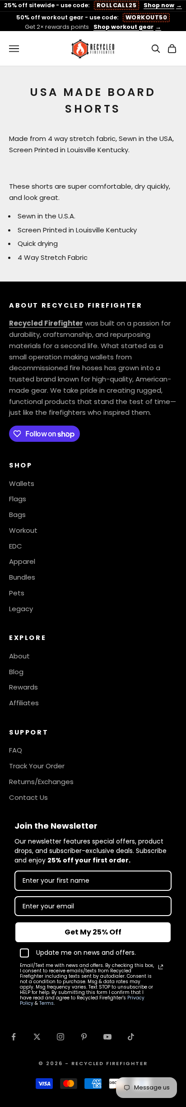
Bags (17, 514)
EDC (15, 546)
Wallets (21, 483)
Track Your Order (37, 766)
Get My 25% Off (93, 932)
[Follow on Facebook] (13, 1036)
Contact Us (28, 797)
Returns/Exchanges (41, 781)
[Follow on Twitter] (37, 1036)
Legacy (21, 608)
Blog (16, 671)
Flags (17, 499)
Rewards (23, 687)
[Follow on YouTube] (107, 1036)
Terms (46, 1003)
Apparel (22, 561)
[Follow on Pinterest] (83, 1036)
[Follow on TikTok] (130, 1036)
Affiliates (24, 703)
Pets (16, 593)
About (19, 656)
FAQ (15, 750)
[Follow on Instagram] (60, 1036)
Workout (23, 530)
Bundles (22, 577)
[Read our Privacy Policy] (160, 967)
